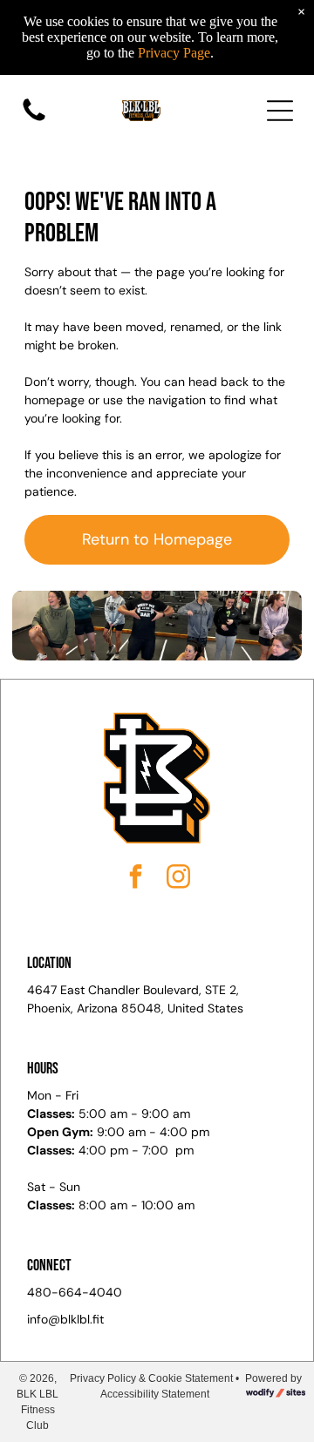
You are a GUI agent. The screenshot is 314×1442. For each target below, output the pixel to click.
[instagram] (179, 878)
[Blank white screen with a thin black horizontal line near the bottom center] (34, 120)
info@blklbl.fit (65, 1319)
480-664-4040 (74, 1292)
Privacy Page (174, 52)
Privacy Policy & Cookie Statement (151, 1378)
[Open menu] (280, 111)
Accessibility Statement (154, 1394)
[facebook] (136, 878)
